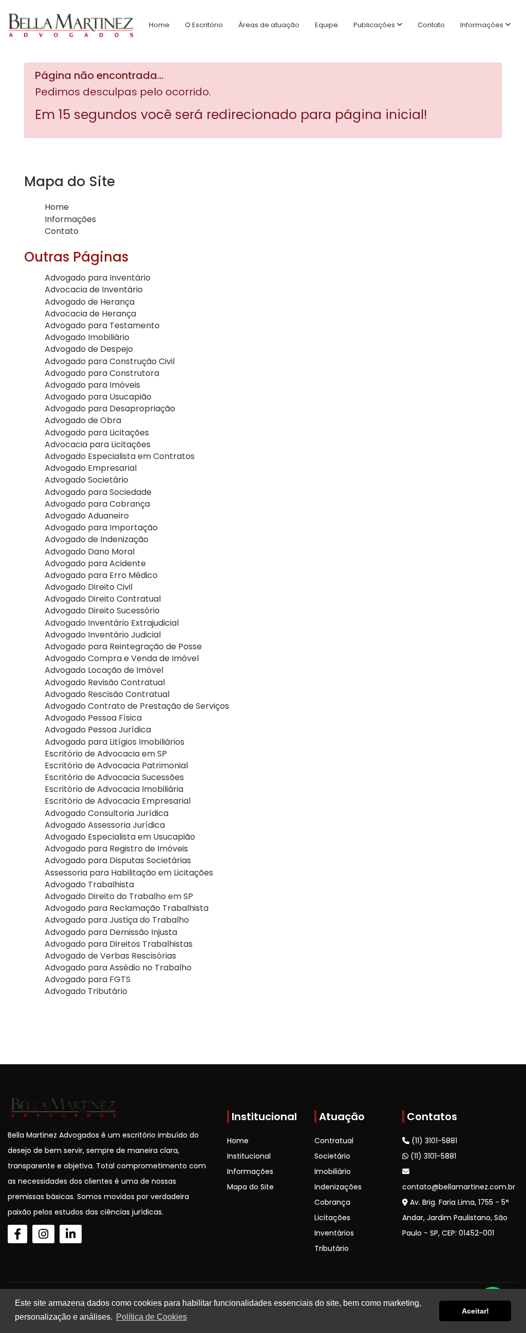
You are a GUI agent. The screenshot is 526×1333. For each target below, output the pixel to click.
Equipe (326, 25)
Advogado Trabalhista (89, 884)
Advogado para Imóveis (92, 385)
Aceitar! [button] (475, 1311)
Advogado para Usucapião (98, 397)
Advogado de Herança (90, 302)
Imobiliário (332, 1171)
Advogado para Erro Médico (101, 575)
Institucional (249, 1156)
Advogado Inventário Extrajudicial (112, 623)
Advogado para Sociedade (98, 492)
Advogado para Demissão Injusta (111, 932)
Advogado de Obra (83, 420)
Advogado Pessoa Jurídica (98, 729)
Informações (482, 25)
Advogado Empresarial (91, 468)
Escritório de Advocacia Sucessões (114, 777)
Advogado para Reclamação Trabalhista (127, 908)
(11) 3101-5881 (433, 1141)
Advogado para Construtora (102, 373)
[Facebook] (17, 1234)
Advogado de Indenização (96, 539)
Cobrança (332, 1202)
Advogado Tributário (86, 991)
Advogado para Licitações (97, 433)
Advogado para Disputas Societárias (118, 860)
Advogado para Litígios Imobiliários (114, 742)
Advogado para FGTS (87, 979)
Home (159, 25)
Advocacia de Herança (90, 314)
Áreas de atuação (268, 25)
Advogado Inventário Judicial (103, 635)
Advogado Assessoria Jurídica (105, 825)
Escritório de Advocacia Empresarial (118, 801)
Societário (332, 1156)
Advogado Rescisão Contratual (107, 694)
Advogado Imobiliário (87, 337)
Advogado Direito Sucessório (102, 610)
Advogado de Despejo (89, 349)
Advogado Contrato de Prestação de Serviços (137, 706)
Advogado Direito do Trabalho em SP (119, 896)
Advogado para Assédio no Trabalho (118, 967)
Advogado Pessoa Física (93, 718)
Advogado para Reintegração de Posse (123, 646)
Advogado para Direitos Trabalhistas (119, 944)
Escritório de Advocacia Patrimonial (116, 765)
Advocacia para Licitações (98, 444)
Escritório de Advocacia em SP (106, 754)
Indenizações (338, 1187)
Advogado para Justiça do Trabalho (117, 920)
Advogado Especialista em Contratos (120, 456)
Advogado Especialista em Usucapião (120, 837)
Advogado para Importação (101, 527)
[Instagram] (43, 1234)
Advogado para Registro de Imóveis (116, 848)
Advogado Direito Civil (89, 587)
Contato (431, 25)
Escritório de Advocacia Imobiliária (114, 789)
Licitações (332, 1217)
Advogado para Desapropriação (110, 408)
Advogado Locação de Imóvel (104, 670)
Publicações (375, 25)
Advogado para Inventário (98, 278)
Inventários (334, 1233)
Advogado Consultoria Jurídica (106, 813)
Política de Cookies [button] (151, 1316)
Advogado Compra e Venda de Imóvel (122, 658)
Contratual (333, 1141)
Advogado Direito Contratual (103, 599)
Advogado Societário (86, 480)
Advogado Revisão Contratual (105, 682)
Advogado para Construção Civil (110, 361)
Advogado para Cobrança (97, 504)
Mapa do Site (250, 1187)
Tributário (331, 1248)
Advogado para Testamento (102, 325)
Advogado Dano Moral (90, 552)
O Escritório (204, 25)
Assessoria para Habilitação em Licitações (129, 873)
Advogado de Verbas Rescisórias (110, 956)
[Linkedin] (71, 1234)
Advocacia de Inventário (94, 289)
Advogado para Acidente (95, 563)
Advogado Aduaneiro (87, 516)
